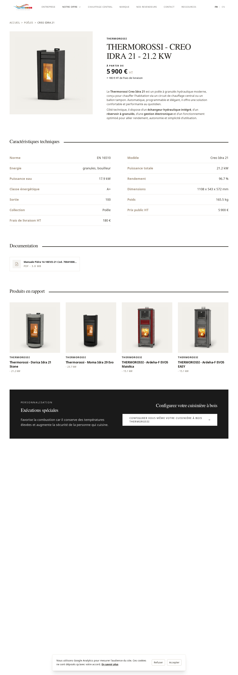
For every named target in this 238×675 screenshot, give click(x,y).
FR (216, 7)
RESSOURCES (189, 6)
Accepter (174, 662)
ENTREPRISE (48, 6)
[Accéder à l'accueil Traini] (25, 7)
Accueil (15, 22)
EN (223, 7)
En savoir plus (110, 664)
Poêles (28, 22)
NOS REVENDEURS (146, 6)
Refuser (158, 662)
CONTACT (169, 6)
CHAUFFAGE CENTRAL (100, 6)
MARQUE (124, 6)
